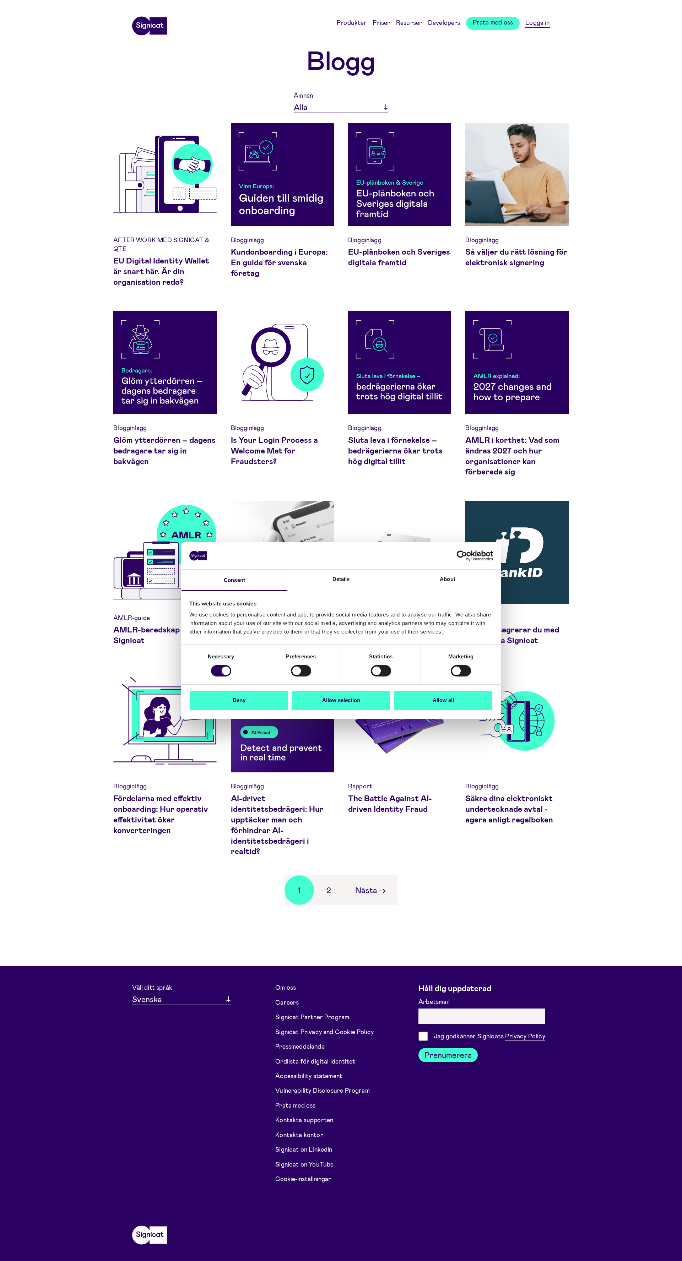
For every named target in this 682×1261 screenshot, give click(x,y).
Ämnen (303, 95)
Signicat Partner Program (312, 1016)
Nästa (370, 890)
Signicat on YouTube (304, 1164)
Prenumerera (448, 1054)
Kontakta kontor (299, 1134)
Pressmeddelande (300, 1046)
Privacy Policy (525, 1035)
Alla (301, 107)
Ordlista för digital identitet (315, 1060)
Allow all (443, 700)
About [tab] (447, 579)
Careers (287, 1001)
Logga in (537, 22)
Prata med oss (493, 22)
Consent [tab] (234, 580)
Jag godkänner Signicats (489, 1035)
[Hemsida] (149, 23)
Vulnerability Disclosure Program (322, 1090)
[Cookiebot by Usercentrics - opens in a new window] (462, 555)
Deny (239, 700)
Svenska (147, 999)
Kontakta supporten (304, 1119)
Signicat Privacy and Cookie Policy (324, 1031)
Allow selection (341, 700)
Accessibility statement (308, 1075)
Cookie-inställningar (303, 1178)
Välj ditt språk (152, 987)
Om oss (285, 987)
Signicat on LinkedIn (303, 1149)
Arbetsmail (434, 1001)
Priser (381, 22)
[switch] (301, 670)
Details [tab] (341, 579)
